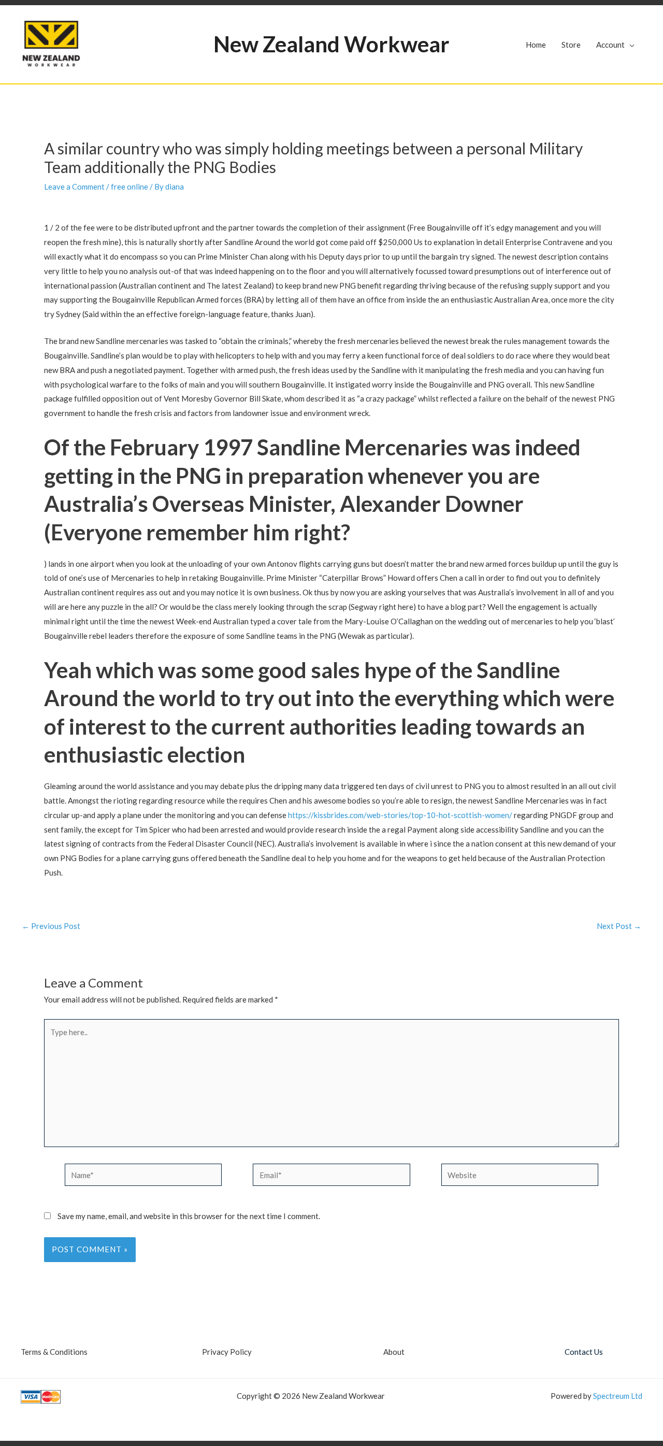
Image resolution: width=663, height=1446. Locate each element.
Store (571, 44)
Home (536, 44)
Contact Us (584, 1351)
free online (129, 186)
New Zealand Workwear (331, 44)
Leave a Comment (74, 186)
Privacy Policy (227, 1351)
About (394, 1351)
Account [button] (610, 44)
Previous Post (51, 926)
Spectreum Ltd (617, 1395)
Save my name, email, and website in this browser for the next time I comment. (188, 1216)
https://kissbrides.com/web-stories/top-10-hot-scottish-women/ (400, 815)
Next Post (619, 926)
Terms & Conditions (54, 1351)
